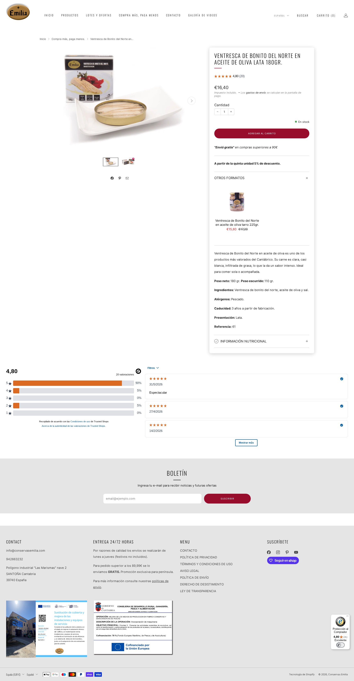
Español (279, 15)
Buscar (303, 15)
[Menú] (347, 616)
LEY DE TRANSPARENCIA (198, 591)
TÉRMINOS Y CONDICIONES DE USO (206, 564)
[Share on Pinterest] (119, 178)
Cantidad (221, 105)
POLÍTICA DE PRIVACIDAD (198, 557)
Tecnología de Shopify (302, 674)
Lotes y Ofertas (99, 15)
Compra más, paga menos (139, 15)
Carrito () (326, 15)
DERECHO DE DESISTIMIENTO (202, 584)
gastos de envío (256, 92)
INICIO (49, 15)
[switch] (340, 645)
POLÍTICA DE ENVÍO (194, 577)
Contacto (173, 15)
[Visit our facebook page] (268, 552)
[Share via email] (127, 178)
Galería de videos (202, 15)
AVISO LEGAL (189, 571)
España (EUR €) (13, 674)
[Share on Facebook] (112, 178)
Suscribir (227, 498)
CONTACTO (188, 550)
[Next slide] (191, 100)
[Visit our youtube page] (296, 552)
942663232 (14, 559)
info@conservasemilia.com (25, 550)
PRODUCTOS (70, 15)
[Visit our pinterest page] (287, 552)
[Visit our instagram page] (278, 552)
